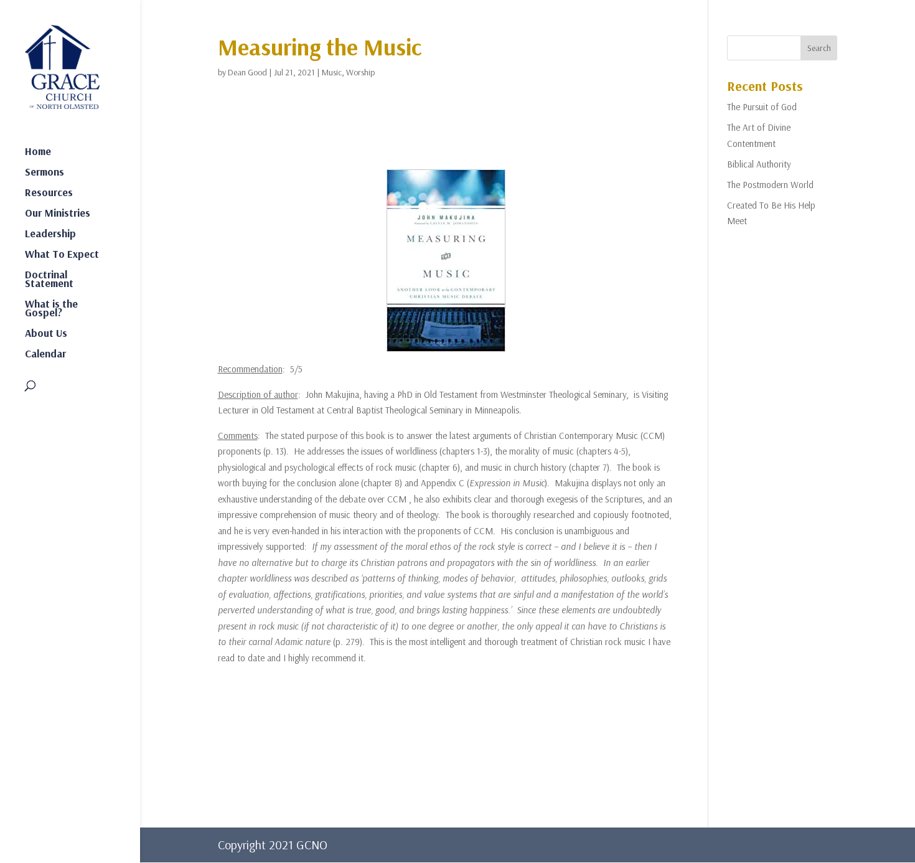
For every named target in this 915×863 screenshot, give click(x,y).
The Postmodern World (770, 185)
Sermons (44, 172)
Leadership (50, 234)
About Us (46, 334)
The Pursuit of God (762, 107)
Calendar (45, 354)
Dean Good (247, 72)
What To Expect (62, 255)
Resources (49, 193)
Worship (360, 72)
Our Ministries (57, 214)
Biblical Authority (759, 164)
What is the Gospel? (51, 309)
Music (332, 72)
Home (38, 152)
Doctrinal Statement (49, 280)
